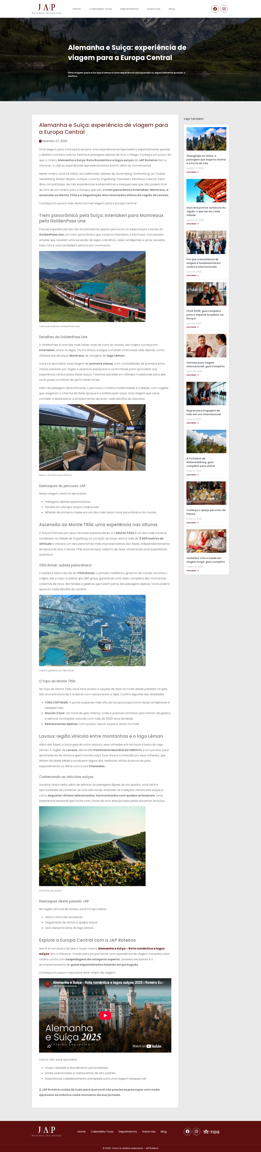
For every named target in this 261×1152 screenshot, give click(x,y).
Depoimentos (129, 9)
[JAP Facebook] (215, 9)
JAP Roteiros (151, 1148)
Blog (172, 9)
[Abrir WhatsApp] (252, 1143)
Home (77, 9)
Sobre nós (153, 9)
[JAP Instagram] (224, 9)
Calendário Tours (100, 9)
